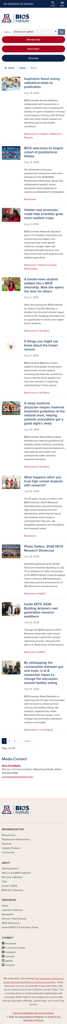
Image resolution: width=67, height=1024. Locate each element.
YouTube (10, 965)
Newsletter (33, 48)
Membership (33, 39)
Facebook (10, 943)
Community (8, 852)
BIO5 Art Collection (12, 890)
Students (7, 843)
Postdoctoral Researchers (16, 839)
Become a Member (12, 877)
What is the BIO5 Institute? (16, 872)
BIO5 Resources (10, 923)
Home (11, 67)
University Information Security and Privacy (33, 1013)
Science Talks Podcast (14, 918)
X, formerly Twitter (15, 947)
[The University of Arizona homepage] (18, 4)
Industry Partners (11, 848)
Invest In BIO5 (9, 885)
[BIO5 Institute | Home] (16, 18)
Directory (33, 58)
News (23, 67)
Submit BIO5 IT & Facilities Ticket (20, 927)
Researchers (8, 835)
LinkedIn (10, 956)
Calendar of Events (12, 910)
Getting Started (10, 868)
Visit (4, 881)
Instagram (10, 952)
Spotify (9, 960)
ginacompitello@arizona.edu (18, 776)
